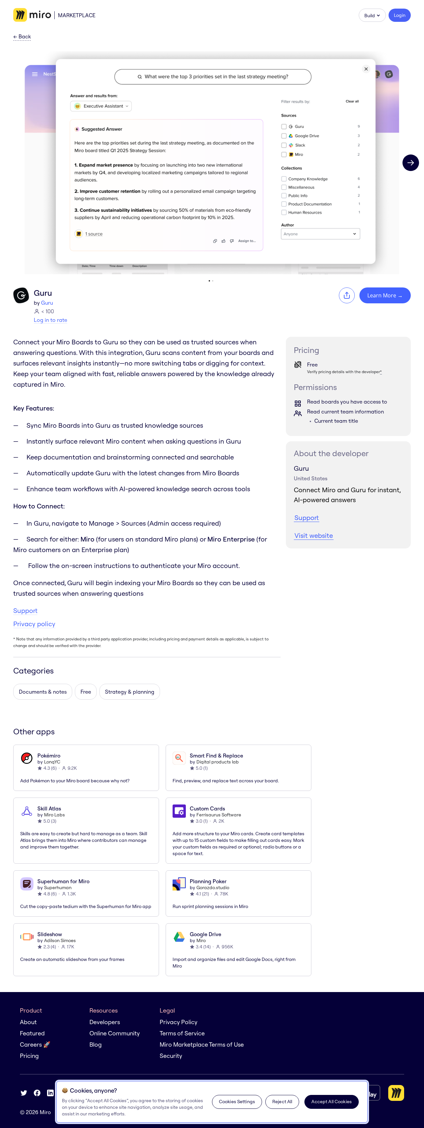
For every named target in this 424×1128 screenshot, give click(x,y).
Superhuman (58, 887)
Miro (201, 940)
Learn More (385, 295)
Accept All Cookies (331, 1102)
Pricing (29, 1056)
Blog (95, 1044)
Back (22, 37)
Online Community (114, 1033)
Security (171, 1056)
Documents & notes (43, 691)
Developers (104, 1022)
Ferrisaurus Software (218, 815)
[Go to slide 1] (209, 281)
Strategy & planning (129, 691)
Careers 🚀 (35, 1044)
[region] (212, 1102)
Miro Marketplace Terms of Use (202, 1044)
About (28, 1022)
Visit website (313, 535)
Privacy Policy (178, 1022)
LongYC (52, 762)
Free (85, 691)
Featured (32, 1033)
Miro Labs (54, 815)
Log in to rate (50, 320)
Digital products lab (217, 762)
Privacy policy (34, 624)
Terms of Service (182, 1033)
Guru (47, 302)
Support (25, 610)
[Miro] (32, 15)
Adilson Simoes (60, 940)
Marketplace (76, 15)
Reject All (282, 1102)
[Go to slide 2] (212, 281)
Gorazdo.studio (212, 887)
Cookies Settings (237, 1102)
